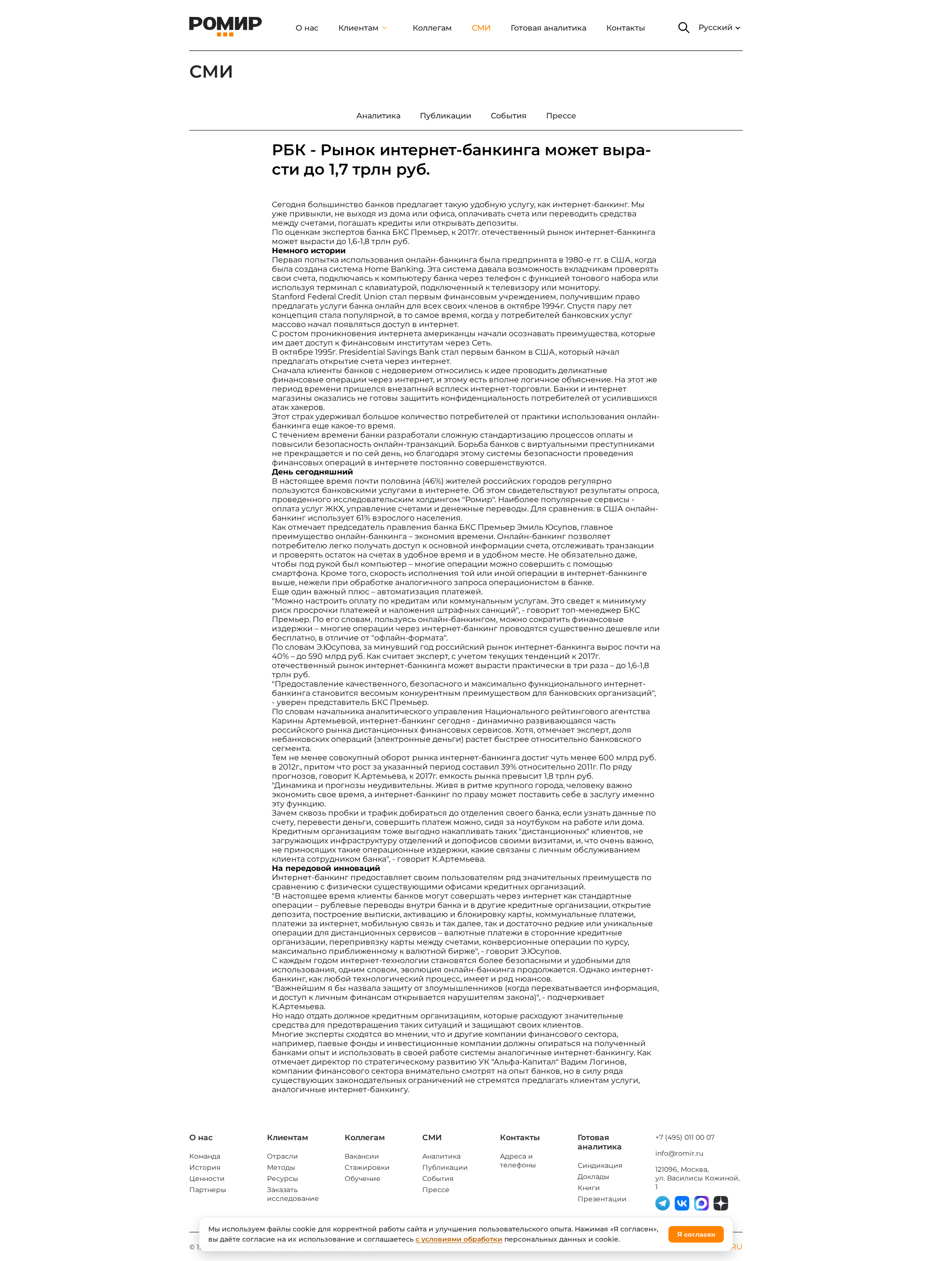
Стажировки (367, 1167)
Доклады (593, 1176)
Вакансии (362, 1156)
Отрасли (282, 1156)
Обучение (363, 1178)
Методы (281, 1167)
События (437, 1178)
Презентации (602, 1199)
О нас (307, 28)
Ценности (207, 1178)
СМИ (481, 28)
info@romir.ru (679, 1153)
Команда (204, 1156)
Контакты (625, 28)
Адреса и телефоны (518, 1160)
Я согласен (696, 1234)
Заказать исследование (293, 1194)
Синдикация (600, 1165)
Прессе (435, 1189)
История (204, 1167)
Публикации (445, 1167)
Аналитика (441, 1156)
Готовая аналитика (548, 28)
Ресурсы (282, 1178)
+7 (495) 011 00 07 (685, 1137)
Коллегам (432, 28)
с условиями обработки (459, 1239)
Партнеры (207, 1189)
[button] (684, 27)
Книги (589, 1187)
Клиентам (358, 28)
